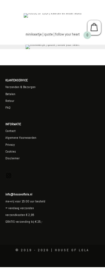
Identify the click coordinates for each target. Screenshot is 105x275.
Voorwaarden (27, 137)
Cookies (10, 151)
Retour (9, 101)
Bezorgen (29, 87)
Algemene (11, 137)
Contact (10, 131)
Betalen (10, 94)
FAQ (7, 107)
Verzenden (12, 87)
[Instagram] (8, 178)
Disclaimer (12, 158)
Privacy (10, 145)
